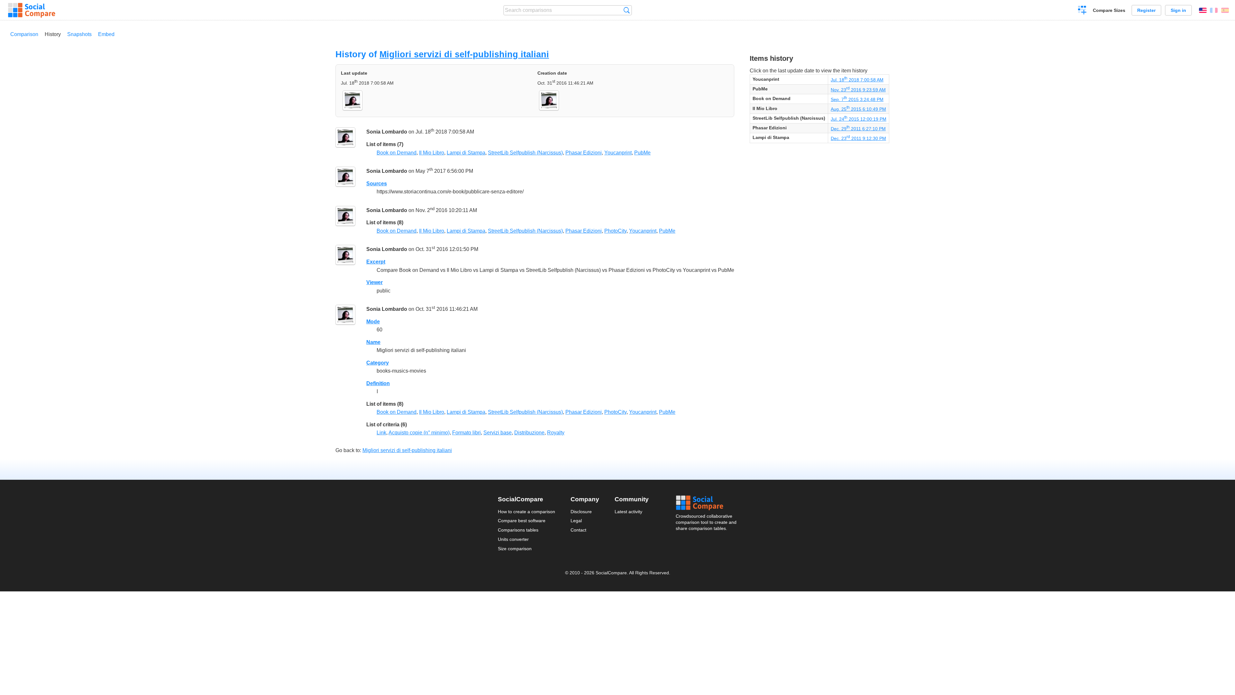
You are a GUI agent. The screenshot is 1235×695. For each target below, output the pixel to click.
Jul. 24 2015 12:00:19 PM (858, 119)
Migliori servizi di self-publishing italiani (464, 54)
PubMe (642, 152)
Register (1146, 10)
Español (1225, 10)
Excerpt (375, 261)
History (53, 34)
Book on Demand (396, 152)
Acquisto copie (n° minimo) (419, 432)
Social (706, 503)
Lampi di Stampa (466, 152)
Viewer (374, 282)
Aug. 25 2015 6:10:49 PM (858, 109)
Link (381, 432)
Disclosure (581, 511)
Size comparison (515, 548)
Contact (578, 530)
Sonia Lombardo (386, 132)
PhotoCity (615, 231)
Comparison (24, 34)
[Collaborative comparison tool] (31, 10)
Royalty (555, 432)
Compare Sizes (1109, 10)
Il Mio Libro (431, 152)
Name (373, 342)
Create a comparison (1082, 10)
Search (627, 10)
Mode (373, 321)
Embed (106, 34)
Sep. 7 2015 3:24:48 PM (857, 99)
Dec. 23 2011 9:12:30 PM (858, 138)
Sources (376, 183)
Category (377, 363)
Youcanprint (618, 152)
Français (1214, 10)
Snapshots (79, 34)
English (1203, 10)
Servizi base (497, 432)
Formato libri (466, 432)
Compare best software (521, 520)
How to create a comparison (526, 511)
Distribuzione (529, 432)
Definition (378, 383)
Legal (576, 520)
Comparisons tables (518, 530)
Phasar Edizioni (583, 152)
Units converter (513, 539)
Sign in (1178, 10)
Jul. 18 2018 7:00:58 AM (857, 79)
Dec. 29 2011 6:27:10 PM (858, 128)
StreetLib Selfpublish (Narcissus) (525, 152)
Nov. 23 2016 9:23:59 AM (858, 89)
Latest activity (628, 511)
